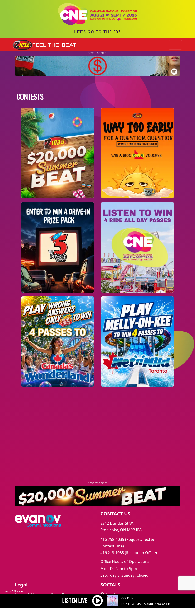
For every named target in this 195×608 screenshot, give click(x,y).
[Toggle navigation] (175, 45)
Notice (18, 591)
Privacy (5, 591)
